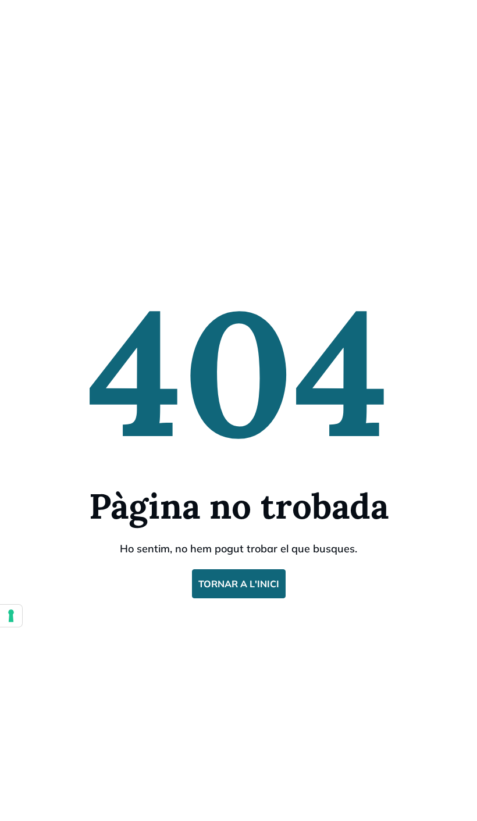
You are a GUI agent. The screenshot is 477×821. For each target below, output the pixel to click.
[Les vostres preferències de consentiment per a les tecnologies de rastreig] (11, 616)
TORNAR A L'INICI (238, 584)
